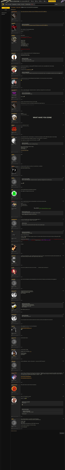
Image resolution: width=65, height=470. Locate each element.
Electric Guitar (18, 7)
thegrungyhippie (14, 78)
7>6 (30, 351)
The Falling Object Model (24, 150)
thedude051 (13, 23)
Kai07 (12, 166)
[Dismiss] (63, 1)
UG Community (13, 7)
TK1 (12, 201)
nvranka (13, 154)
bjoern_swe (13, 349)
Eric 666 (13, 267)
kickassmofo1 (14, 337)
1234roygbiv (13, 361)
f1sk (12, 189)
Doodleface (13, 35)
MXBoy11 (13, 125)
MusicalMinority (14, 113)
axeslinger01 (14, 53)
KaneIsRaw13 (14, 11)
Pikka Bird (13, 302)
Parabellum (13, 396)
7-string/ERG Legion (29, 69)
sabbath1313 (13, 255)
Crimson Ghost (14, 314)
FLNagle (13, 136)
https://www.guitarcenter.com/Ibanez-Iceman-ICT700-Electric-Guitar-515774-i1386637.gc (34, 11)
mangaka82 (13, 279)
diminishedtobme (14, 384)
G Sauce (13, 177)
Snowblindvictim (14, 219)
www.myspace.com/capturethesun (26, 376)
